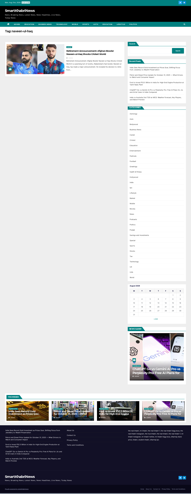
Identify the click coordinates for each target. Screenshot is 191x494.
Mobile (132, 204)
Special (132, 240)
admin (70, 58)
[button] (184, 24)
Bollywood (134, 124)
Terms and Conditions (75, 445)
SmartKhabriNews (20, 11)
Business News (45, 24)
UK (131, 267)
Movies (17, 24)
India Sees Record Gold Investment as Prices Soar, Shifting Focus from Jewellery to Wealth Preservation (27, 415)
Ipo (131, 188)
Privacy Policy (72, 440)
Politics (133, 24)
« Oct (156, 319)
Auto (95, 24)
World (75, 24)
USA (131, 272)
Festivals (133, 156)
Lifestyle (121, 24)
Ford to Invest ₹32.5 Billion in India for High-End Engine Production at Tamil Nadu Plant (117, 414)
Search (132, 44)
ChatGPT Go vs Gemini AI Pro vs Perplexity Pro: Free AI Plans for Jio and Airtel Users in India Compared (162, 415)
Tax (131, 256)
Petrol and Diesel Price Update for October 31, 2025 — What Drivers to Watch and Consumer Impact (72, 415)
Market (132, 198)
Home (142, 489)
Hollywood (134, 177)
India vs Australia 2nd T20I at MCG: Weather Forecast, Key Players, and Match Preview (154, 373)
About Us (70, 430)
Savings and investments (139, 235)
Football (133, 161)
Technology (61, 24)
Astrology (133, 114)
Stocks (132, 251)
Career (132, 135)
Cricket (69, 47)
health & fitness (136, 172)
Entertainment (135, 151)
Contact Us (71, 435)
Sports (85, 24)
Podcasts (133, 219)
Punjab (132, 230)
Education (29, 24)
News (132, 214)
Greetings (133, 167)
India (131, 182)
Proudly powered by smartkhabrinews (17, 489)
